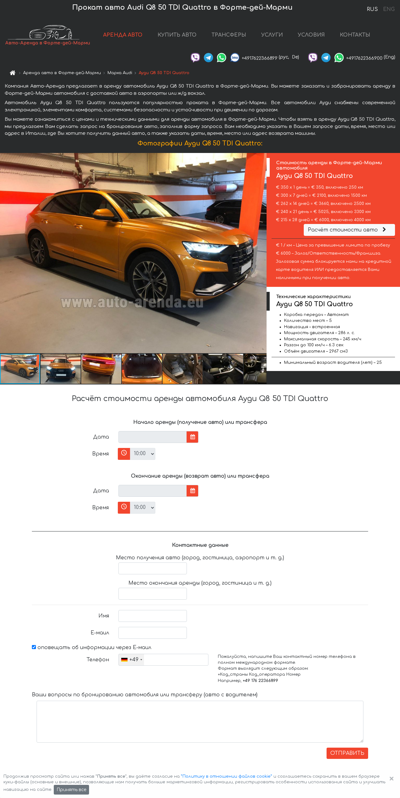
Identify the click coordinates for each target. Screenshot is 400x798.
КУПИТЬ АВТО (177, 35)
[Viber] (195, 57)
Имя (103, 616)
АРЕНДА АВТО (122, 35)
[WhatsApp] (222, 57)
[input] (152, 437)
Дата (101, 437)
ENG (388, 9)
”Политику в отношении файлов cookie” (226, 776)
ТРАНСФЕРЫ (229, 35)
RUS (372, 9)
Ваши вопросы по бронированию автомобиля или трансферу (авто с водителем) (145, 695)
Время (100, 454)
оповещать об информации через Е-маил (93, 647)
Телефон (98, 660)
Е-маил (100, 633)
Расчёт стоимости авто (343, 230)
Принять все (71, 789)
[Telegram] (208, 57)
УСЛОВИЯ (311, 35)
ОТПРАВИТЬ (347, 753)
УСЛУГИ (272, 35)
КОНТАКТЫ (355, 35)
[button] (61, 368)
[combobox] (131, 659)
